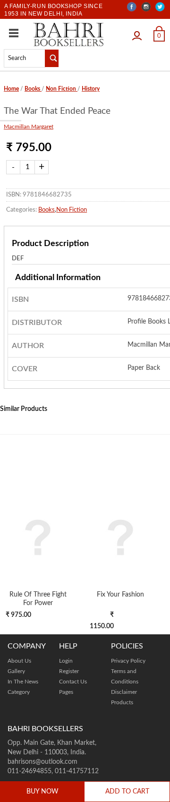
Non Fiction (61, 89)
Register (69, 671)
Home (11, 89)
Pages (66, 692)
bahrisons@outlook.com (42, 762)
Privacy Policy (128, 661)
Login (139, 32)
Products (122, 702)
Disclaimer (124, 692)
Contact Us (73, 681)
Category (19, 692)
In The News (23, 681)
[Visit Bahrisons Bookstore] (68, 34)
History (91, 89)
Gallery (16, 671)
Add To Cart (127, 791)
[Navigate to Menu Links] (13, 33)
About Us (19, 661)
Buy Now (42, 791)
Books (33, 89)
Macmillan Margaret (28, 126)
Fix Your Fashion (120, 594)
